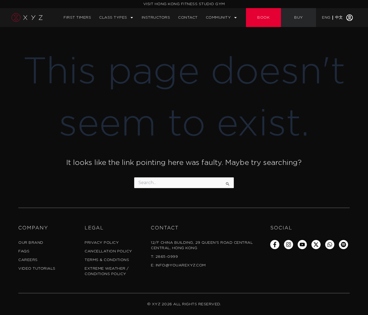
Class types (113, 17)
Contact (188, 17)
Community (218, 17)
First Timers (77, 17)
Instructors (156, 17)
